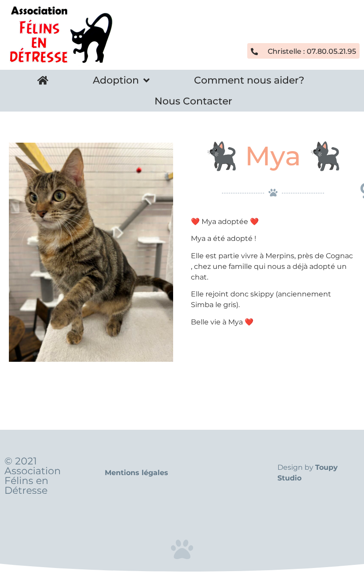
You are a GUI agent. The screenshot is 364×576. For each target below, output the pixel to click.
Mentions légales (136, 472)
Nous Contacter (193, 101)
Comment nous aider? (249, 80)
